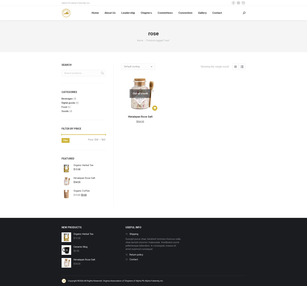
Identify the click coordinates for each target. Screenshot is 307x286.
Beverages (67, 98)
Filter (65, 140)
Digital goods (68, 102)
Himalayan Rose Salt (140, 116)
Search (102, 73)
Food (64, 107)
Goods (65, 111)
